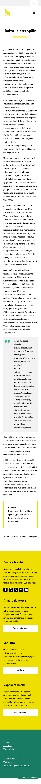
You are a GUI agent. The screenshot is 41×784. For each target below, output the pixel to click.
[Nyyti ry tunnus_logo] (7, 8)
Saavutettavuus (10, 758)
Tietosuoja (8, 762)
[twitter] (16, 590)
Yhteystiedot (8, 749)
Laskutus (7, 745)
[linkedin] (26, 590)
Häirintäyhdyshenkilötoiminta (17, 765)
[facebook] (5, 590)
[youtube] (21, 590)
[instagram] (11, 590)
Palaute (6, 742)
